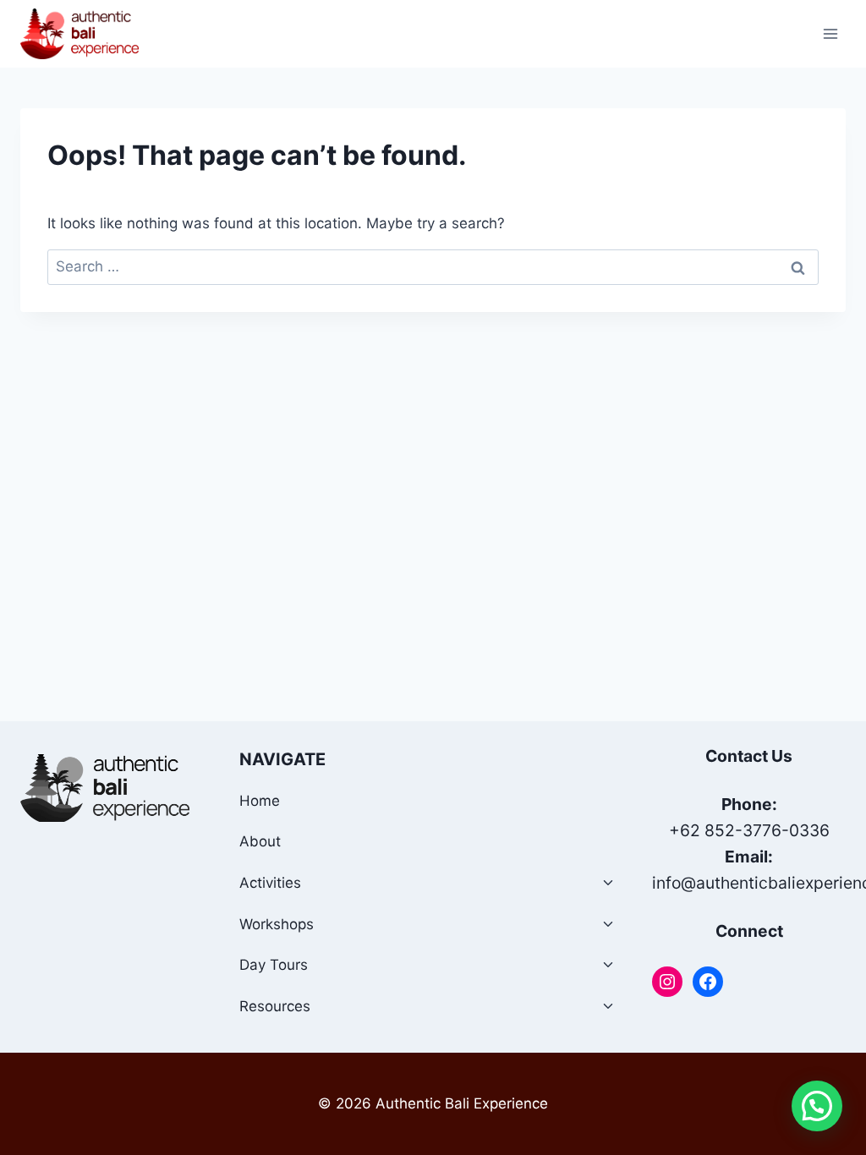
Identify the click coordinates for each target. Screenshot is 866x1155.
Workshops (276, 924)
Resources (274, 1006)
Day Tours (273, 964)
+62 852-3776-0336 (749, 830)
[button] (817, 1106)
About (260, 841)
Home (259, 800)
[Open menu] (830, 33)
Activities (270, 882)
